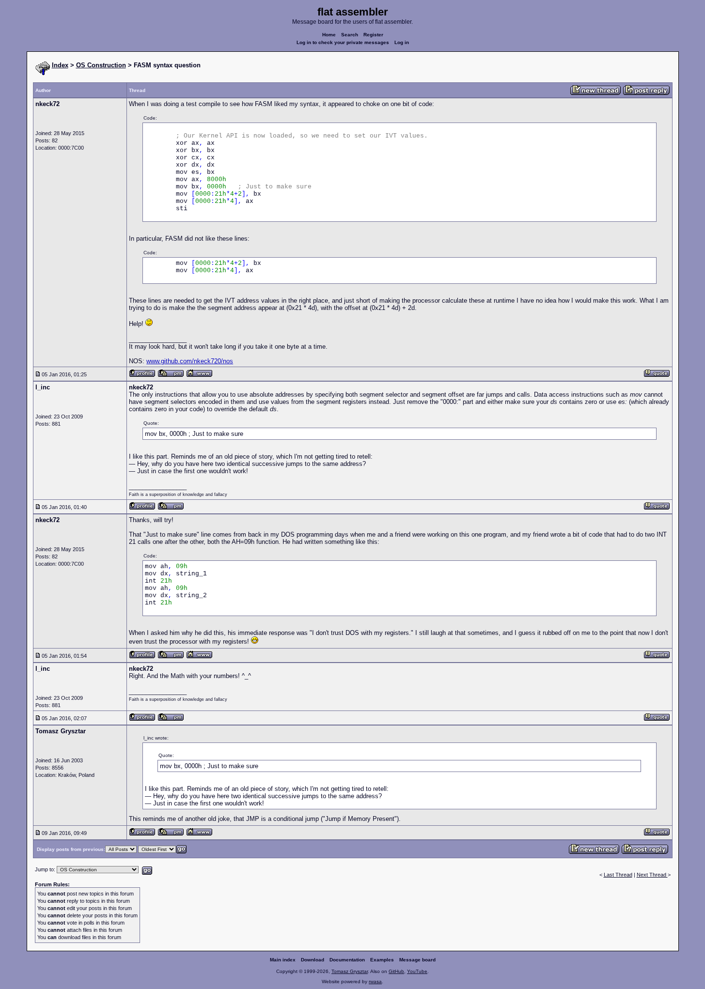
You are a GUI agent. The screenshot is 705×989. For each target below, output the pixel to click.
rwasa (375, 981)
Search (349, 34)
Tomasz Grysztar (349, 971)
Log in (401, 42)
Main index (283, 959)
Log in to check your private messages (343, 42)
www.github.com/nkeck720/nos (189, 361)
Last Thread (618, 875)
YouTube (417, 971)
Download (312, 959)
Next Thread (652, 875)
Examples (382, 959)
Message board (417, 959)
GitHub (396, 971)
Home (329, 34)
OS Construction (101, 65)
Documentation (347, 959)
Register (373, 34)
